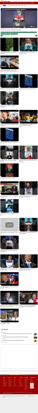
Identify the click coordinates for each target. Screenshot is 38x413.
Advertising (18, 392)
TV (18, 0)
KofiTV (35, 32)
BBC (1, 32)
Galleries (24, 5)
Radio (16, 0)
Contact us (11, 392)
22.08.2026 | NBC (2, 54)
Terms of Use (27, 392)
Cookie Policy (5, 393)
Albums (17, 5)
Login (35, 0)
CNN (3, 32)
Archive (4, 5)
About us (8, 392)
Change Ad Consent (9, 393)
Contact (32, 0)
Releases (13, 5)
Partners (24, 392)
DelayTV (33, 32)
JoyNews (21, 32)
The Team (15, 392)
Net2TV (26, 32)
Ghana (30, 0)
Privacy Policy (31, 392)
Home (14, 0)
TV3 (28, 32)
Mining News (26, 387)
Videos (21, 0)
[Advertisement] (19, 406)
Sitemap (21, 392)
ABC (11, 32)
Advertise (26, 0)
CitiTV (24, 32)
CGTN (7, 32)
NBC (9, 32)
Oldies (11, 5)
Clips (8, 5)
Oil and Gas (26, 386)
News (22, 5)
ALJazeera (14, 32)
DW (5, 32)
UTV (30, 32)
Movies (23, 0)
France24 (18, 32)
